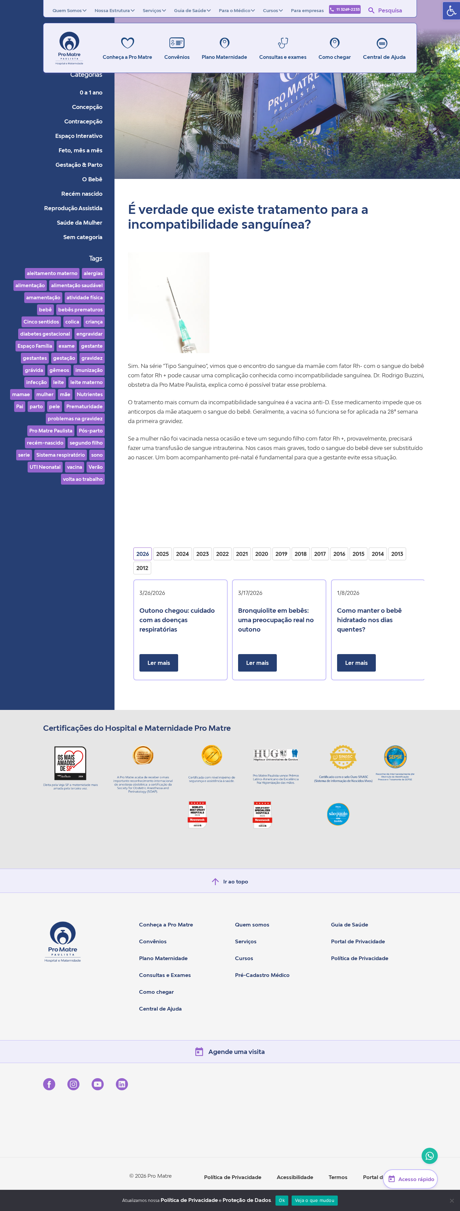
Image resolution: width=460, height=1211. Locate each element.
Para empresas (307, 10)
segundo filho (86, 443)
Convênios (153, 941)
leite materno (86, 382)
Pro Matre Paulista (50, 430)
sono (97, 455)
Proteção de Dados (247, 1200)
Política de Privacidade (359, 958)
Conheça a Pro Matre (166, 924)
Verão (96, 467)
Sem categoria (82, 237)
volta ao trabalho (83, 479)
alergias (93, 273)
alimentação (30, 285)
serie (24, 455)
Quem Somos (67, 10)
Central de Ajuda (384, 57)
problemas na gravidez (75, 418)
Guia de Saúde (190, 10)
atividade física (85, 297)
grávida (34, 370)
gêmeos (59, 370)
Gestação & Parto (79, 164)
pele (54, 406)
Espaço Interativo (78, 136)
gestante (92, 346)
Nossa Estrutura (112, 10)
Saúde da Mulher (79, 222)
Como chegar (156, 992)
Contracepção (83, 121)
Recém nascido (81, 193)
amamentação (43, 297)
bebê (45, 309)
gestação (64, 358)
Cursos (270, 10)
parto (36, 406)
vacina (74, 467)
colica (72, 322)
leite (58, 382)
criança (94, 322)
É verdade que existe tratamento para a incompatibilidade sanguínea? (248, 216)
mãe (65, 394)
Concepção (87, 107)
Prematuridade (84, 406)
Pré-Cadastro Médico (262, 975)
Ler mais (158, 662)
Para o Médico (234, 10)
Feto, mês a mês (80, 150)
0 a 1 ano (91, 92)
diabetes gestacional (45, 334)
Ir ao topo (235, 881)
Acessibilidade (295, 1177)
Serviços (152, 10)
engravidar (89, 334)
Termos (338, 1177)
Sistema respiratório (60, 455)
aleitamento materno (52, 273)
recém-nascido (45, 443)
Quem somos (252, 924)
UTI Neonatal (45, 467)
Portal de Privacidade (358, 941)
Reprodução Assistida (73, 208)
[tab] (142, 553)
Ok (282, 1200)
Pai (19, 406)
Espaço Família (35, 346)
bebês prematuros (80, 309)
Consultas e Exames (165, 975)
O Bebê (92, 179)
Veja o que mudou (314, 1200)
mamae (21, 394)
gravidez (92, 358)
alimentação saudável (77, 285)
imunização (89, 370)
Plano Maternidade (163, 958)
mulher (45, 394)
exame (67, 346)
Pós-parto (91, 430)
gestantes (35, 358)
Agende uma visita (236, 1051)
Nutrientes (90, 394)
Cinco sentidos (41, 322)
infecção (36, 382)
